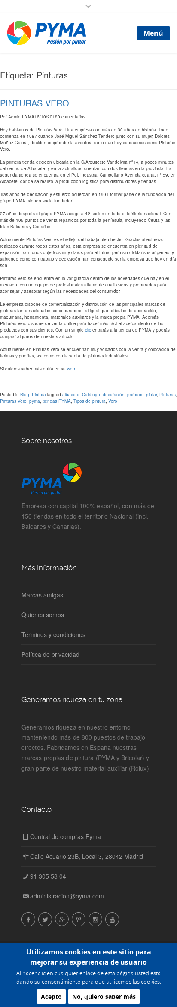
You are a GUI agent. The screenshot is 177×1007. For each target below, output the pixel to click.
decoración (114, 395)
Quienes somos (42, 614)
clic (88, 330)
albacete (70, 395)
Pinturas (167, 395)
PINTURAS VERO (34, 102)
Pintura (39, 395)
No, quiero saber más (104, 996)
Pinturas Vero (13, 401)
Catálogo (91, 395)
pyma (34, 401)
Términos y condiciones (53, 634)
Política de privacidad (50, 654)
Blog (24, 395)
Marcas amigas (42, 595)
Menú (153, 33)
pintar (151, 395)
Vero (112, 401)
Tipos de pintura (89, 401)
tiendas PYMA (57, 401)
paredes (135, 395)
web (71, 369)
